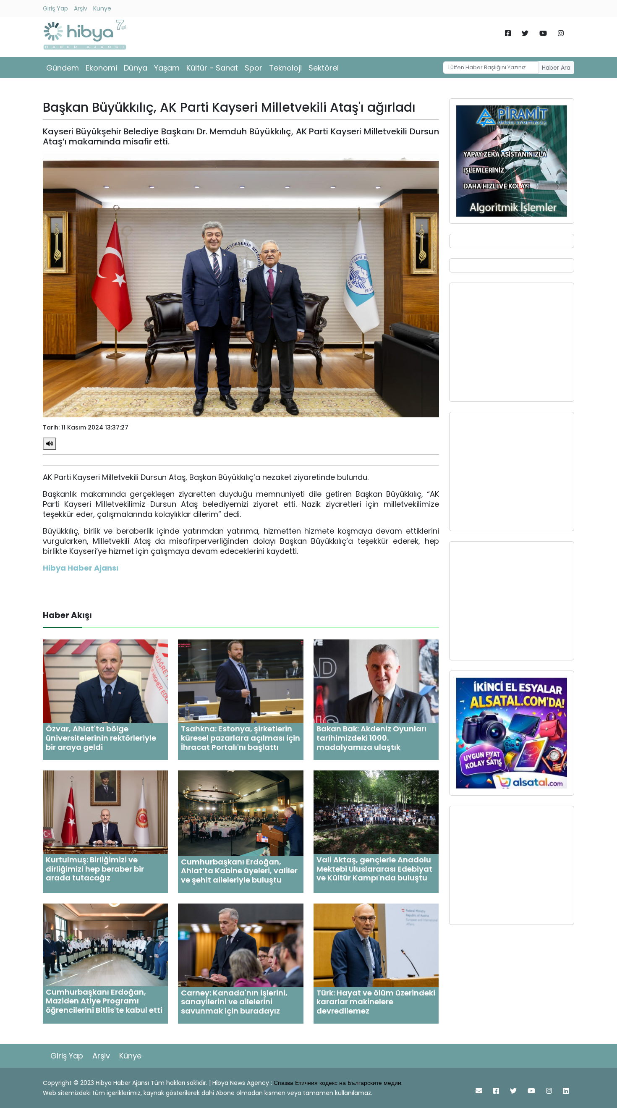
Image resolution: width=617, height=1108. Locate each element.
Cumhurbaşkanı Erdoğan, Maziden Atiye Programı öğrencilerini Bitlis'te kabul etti (104, 1001)
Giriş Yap (55, 8)
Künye (102, 8)
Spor (253, 68)
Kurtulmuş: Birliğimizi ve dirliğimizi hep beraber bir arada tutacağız (95, 868)
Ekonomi (101, 68)
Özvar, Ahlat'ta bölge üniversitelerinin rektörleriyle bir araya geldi (101, 737)
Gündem (62, 68)
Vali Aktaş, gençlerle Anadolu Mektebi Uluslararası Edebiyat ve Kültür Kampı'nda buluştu (374, 868)
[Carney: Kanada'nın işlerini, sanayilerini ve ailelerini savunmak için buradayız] (240, 945)
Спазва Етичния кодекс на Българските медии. (338, 1083)
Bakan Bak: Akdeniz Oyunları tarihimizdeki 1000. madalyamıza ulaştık (371, 737)
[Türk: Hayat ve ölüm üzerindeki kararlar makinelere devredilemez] (376, 945)
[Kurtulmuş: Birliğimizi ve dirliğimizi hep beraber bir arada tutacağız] (105, 812)
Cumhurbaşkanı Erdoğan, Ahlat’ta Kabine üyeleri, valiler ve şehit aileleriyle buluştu (239, 871)
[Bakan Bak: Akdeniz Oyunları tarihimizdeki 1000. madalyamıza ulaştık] (376, 681)
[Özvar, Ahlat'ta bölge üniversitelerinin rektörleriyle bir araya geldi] (105, 681)
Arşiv (80, 8)
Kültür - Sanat (212, 68)
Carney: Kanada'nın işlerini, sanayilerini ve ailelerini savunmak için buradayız (234, 1002)
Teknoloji (285, 68)
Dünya (135, 68)
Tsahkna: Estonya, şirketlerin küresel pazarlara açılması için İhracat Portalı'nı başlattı (240, 737)
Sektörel (323, 68)
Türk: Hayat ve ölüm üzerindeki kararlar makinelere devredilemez (375, 1002)
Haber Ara (556, 67)
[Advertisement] (511, 342)
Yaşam (167, 68)
